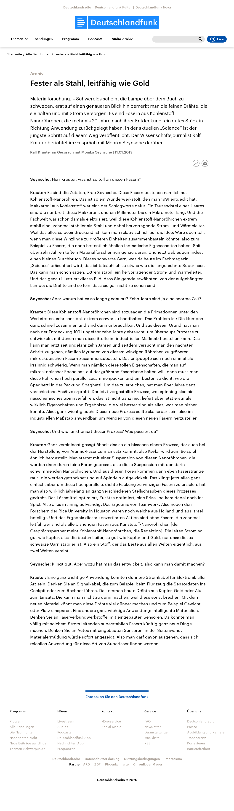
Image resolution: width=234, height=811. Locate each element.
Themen (17, 38)
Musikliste (152, 738)
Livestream (65, 721)
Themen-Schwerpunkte (27, 749)
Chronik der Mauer (147, 764)
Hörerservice (111, 721)
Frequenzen (66, 749)
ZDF (97, 764)
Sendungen (44, 38)
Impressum (173, 759)
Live (220, 39)
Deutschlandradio (77, 7)
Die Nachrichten (22, 732)
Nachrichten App (70, 743)
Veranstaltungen (157, 732)
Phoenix (111, 764)
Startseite (14, 54)
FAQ (147, 721)
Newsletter (152, 727)
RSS (147, 743)
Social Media (111, 727)
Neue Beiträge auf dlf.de (28, 743)
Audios (62, 727)
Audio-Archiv (122, 38)
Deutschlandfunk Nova (153, 7)
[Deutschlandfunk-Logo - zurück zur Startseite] (117, 22)
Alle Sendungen (38, 54)
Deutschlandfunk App (74, 738)
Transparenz (196, 738)
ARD (86, 764)
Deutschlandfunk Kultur (113, 7)
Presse (192, 727)
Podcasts (95, 38)
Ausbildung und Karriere (205, 732)
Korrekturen (196, 743)
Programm (70, 38)
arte (125, 764)
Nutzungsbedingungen (142, 759)
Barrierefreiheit (198, 749)
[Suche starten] (200, 39)
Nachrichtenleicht (23, 738)
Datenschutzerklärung (102, 759)
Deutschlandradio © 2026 (117, 780)
